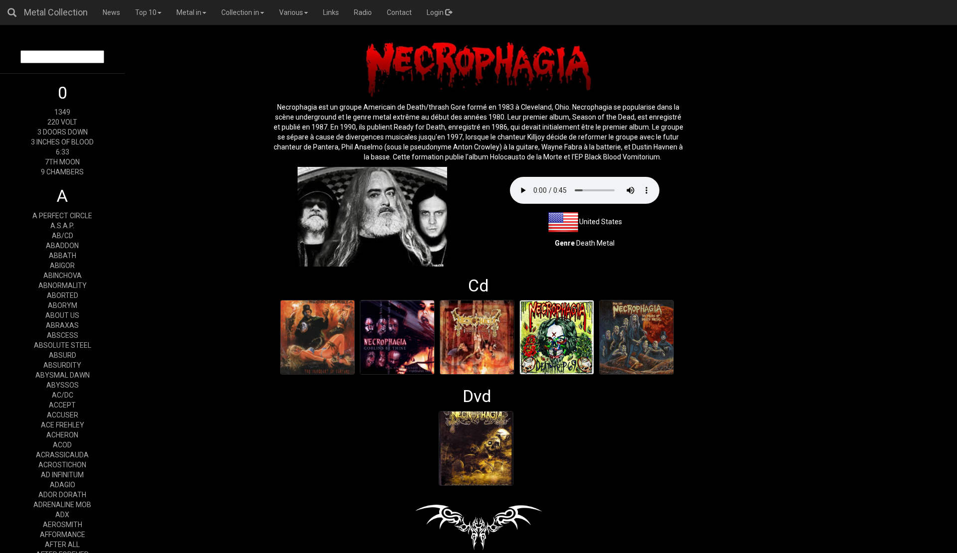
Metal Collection (56, 12)
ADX (62, 515)
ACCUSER (62, 415)
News (111, 12)
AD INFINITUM (62, 475)
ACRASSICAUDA (62, 455)
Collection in (240, 12)
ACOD (62, 445)
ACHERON (62, 435)
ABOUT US (62, 315)
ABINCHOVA (62, 275)
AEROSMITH (62, 525)
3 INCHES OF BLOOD (62, 142)
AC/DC (62, 395)
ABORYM (62, 305)
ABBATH (62, 256)
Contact (399, 12)
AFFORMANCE (62, 535)
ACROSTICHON (62, 465)
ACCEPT (62, 405)
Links (331, 12)
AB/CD (62, 236)
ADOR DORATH (62, 495)
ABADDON (62, 246)
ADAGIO (62, 485)
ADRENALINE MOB (62, 505)
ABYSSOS (62, 385)
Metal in (188, 12)
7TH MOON (62, 162)
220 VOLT (62, 122)
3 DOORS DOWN (62, 132)
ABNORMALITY (62, 285)
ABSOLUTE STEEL (62, 345)
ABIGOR (62, 266)
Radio (363, 12)
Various (291, 12)
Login (436, 12)
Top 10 (146, 12)
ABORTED (62, 295)
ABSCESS (62, 335)
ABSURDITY (62, 365)
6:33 (62, 152)
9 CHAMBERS (62, 172)
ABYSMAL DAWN (62, 375)
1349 (62, 112)
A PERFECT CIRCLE (62, 216)
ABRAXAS (62, 325)
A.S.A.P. (62, 226)
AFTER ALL (62, 545)
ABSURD (62, 355)
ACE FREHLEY (62, 425)
